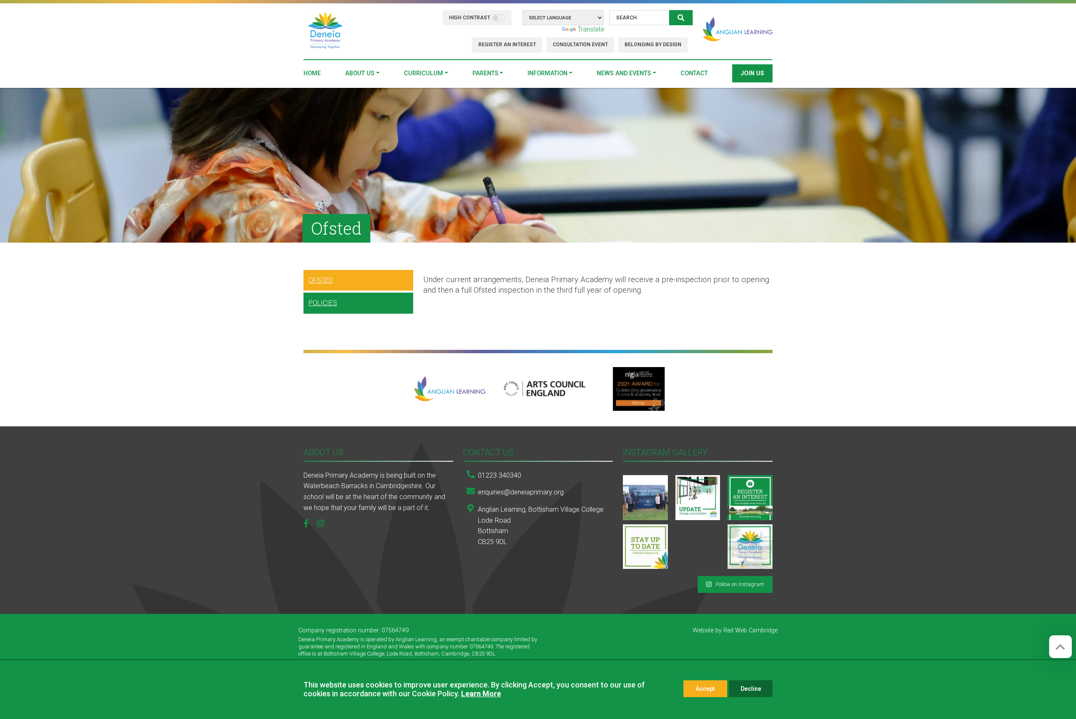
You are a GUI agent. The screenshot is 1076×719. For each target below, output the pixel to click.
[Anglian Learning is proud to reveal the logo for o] (750, 546)
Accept (705, 688)
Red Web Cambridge (750, 630)
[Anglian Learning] (738, 29)
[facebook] (309, 524)
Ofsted (321, 280)
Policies (323, 303)
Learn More (481, 693)
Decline (751, 688)
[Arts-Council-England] (544, 389)
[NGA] (638, 389)
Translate (591, 29)
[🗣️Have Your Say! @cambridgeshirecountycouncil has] (697, 497)
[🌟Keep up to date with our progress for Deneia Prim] (750, 497)
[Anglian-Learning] (450, 389)
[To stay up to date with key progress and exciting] (645, 546)
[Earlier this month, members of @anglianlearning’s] (645, 497)
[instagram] (324, 524)
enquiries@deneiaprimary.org (521, 492)
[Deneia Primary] (325, 31)
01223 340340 (499, 475)
